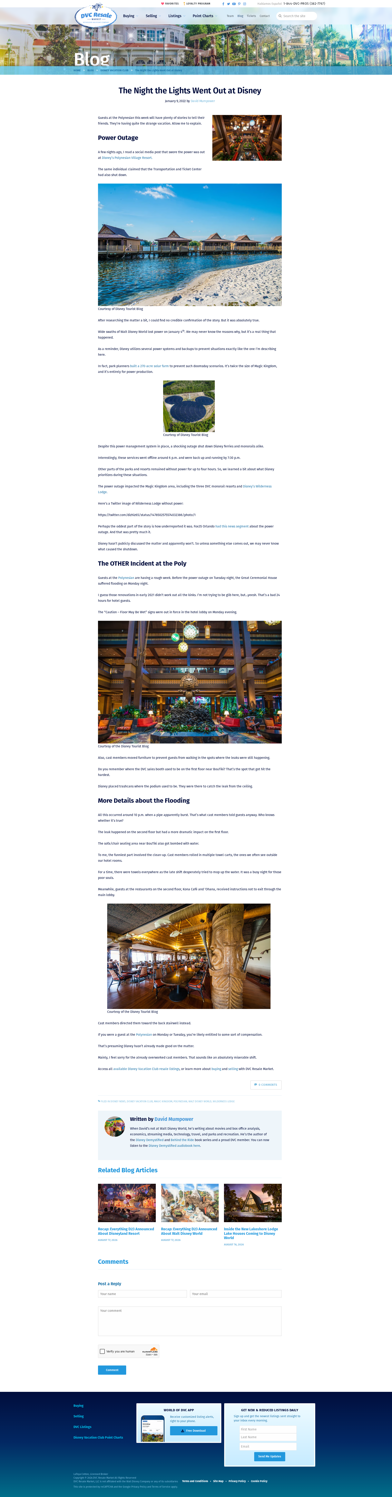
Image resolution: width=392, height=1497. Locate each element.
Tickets (251, 16)
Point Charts (203, 16)
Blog (240, 16)
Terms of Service (161, 1486)
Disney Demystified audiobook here (174, 1146)
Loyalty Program (198, 3)
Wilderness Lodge (224, 1101)
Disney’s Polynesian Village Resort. (127, 158)
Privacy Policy (139, 1486)
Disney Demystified (150, 1140)
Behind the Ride (182, 1140)
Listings (175, 16)
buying (216, 1069)
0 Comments (268, 1085)
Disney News (118, 1101)
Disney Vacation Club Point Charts (98, 1437)
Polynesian (126, 578)
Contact (265, 16)
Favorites (172, 3)
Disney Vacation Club (114, 70)
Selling (151, 16)
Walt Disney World (200, 1101)
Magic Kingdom (163, 1101)
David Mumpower (203, 101)
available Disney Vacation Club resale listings (146, 1069)
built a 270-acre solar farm (149, 366)
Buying (128, 16)
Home (77, 70)
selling (233, 1069)
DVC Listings (82, 1427)
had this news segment (232, 526)
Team (230, 16)
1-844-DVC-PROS (304, 4)
